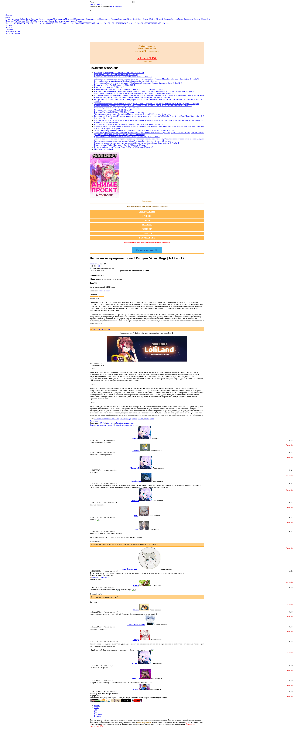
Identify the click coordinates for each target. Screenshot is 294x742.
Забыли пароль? (96, 4)
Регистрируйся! (116, 6)
